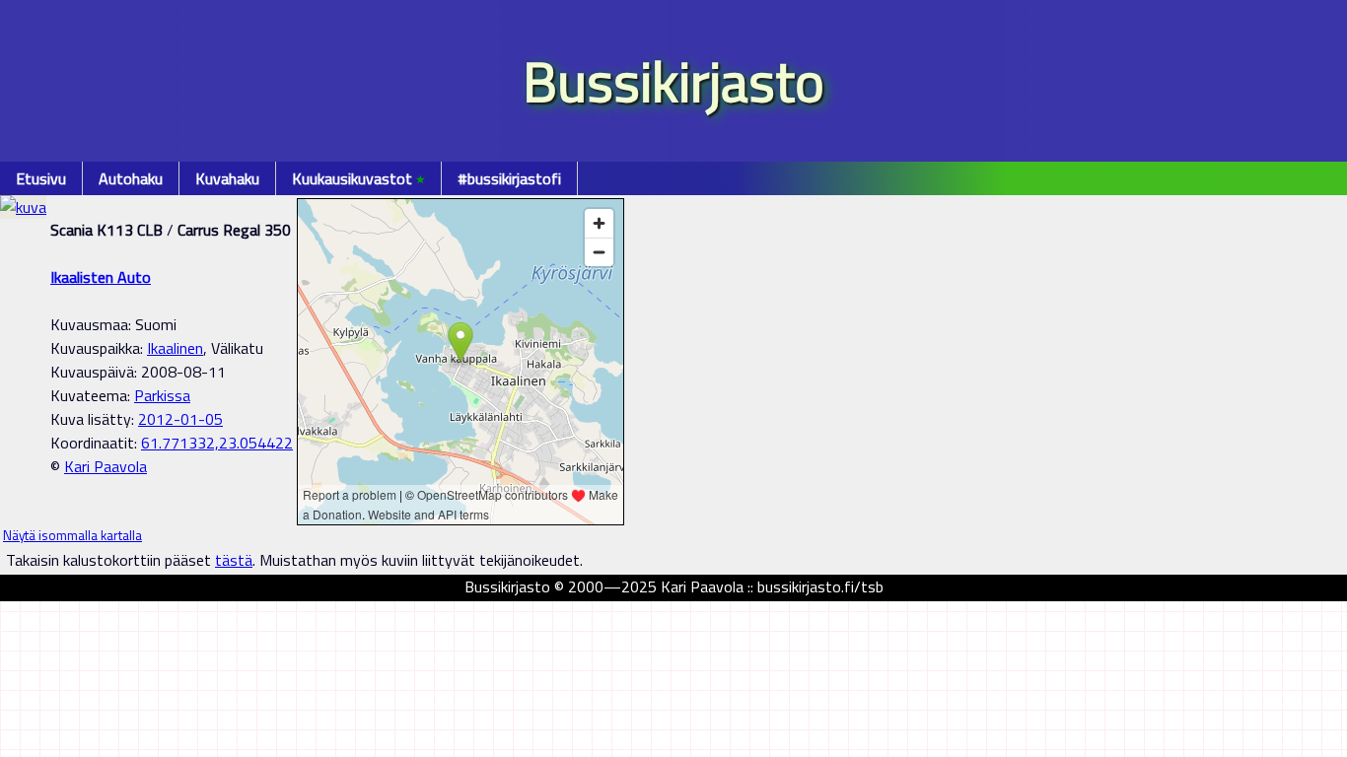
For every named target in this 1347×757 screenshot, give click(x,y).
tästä (233, 560)
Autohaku (131, 178)
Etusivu (41, 178)
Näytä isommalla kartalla (72, 535)
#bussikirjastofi (509, 178)
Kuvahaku (227, 178)
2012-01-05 (180, 419)
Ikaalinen (175, 348)
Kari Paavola (105, 466)
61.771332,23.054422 (217, 442)
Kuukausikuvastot (358, 178)
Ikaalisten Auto (100, 277)
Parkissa (162, 395)
